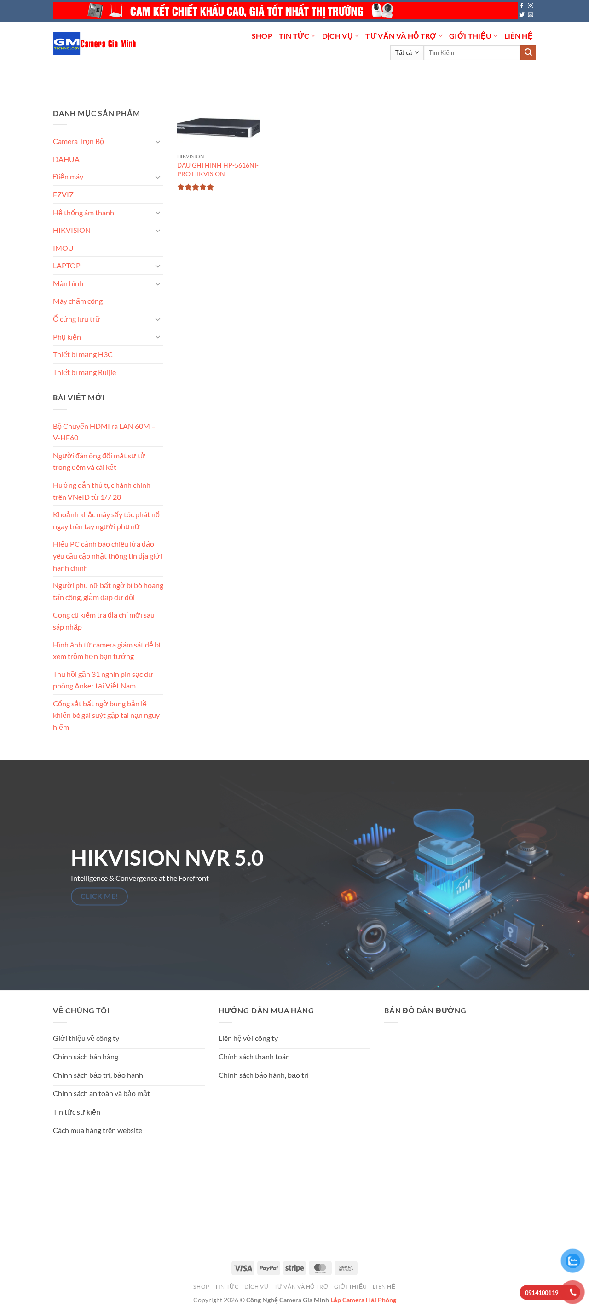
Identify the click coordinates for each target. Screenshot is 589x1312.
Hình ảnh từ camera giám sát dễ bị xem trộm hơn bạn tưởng (107, 650)
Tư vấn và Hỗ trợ (400, 35)
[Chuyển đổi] (157, 141)
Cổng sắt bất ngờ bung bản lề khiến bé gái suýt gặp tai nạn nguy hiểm (106, 715)
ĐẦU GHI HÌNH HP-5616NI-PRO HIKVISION (218, 169)
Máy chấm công (78, 300)
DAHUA (66, 159)
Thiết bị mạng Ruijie (84, 372)
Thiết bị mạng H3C (83, 354)
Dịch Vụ (337, 35)
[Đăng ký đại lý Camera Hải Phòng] (285, 11)
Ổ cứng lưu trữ (76, 318)
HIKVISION (72, 229)
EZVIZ (63, 194)
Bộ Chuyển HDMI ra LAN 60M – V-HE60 (104, 431)
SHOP (262, 35)
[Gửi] (528, 53)
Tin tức (294, 35)
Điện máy (68, 176)
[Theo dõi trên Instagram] (530, 6)
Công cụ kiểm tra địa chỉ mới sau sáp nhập (104, 620)
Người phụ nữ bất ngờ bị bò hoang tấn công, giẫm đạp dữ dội (108, 591)
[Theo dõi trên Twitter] (522, 15)
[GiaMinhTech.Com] (95, 43)
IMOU (63, 247)
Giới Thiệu (470, 35)
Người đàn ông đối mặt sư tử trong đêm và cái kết (99, 461)
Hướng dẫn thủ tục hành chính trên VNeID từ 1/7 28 (101, 490)
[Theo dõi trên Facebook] (522, 6)
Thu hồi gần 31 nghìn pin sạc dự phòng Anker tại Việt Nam (103, 679)
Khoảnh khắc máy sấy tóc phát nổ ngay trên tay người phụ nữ (106, 520)
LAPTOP (67, 265)
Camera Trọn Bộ (78, 141)
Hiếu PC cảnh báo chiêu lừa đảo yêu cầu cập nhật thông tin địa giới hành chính (107, 555)
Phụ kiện (67, 336)
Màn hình (68, 283)
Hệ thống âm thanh (83, 212)
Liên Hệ (518, 35)
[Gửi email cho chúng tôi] (530, 15)
